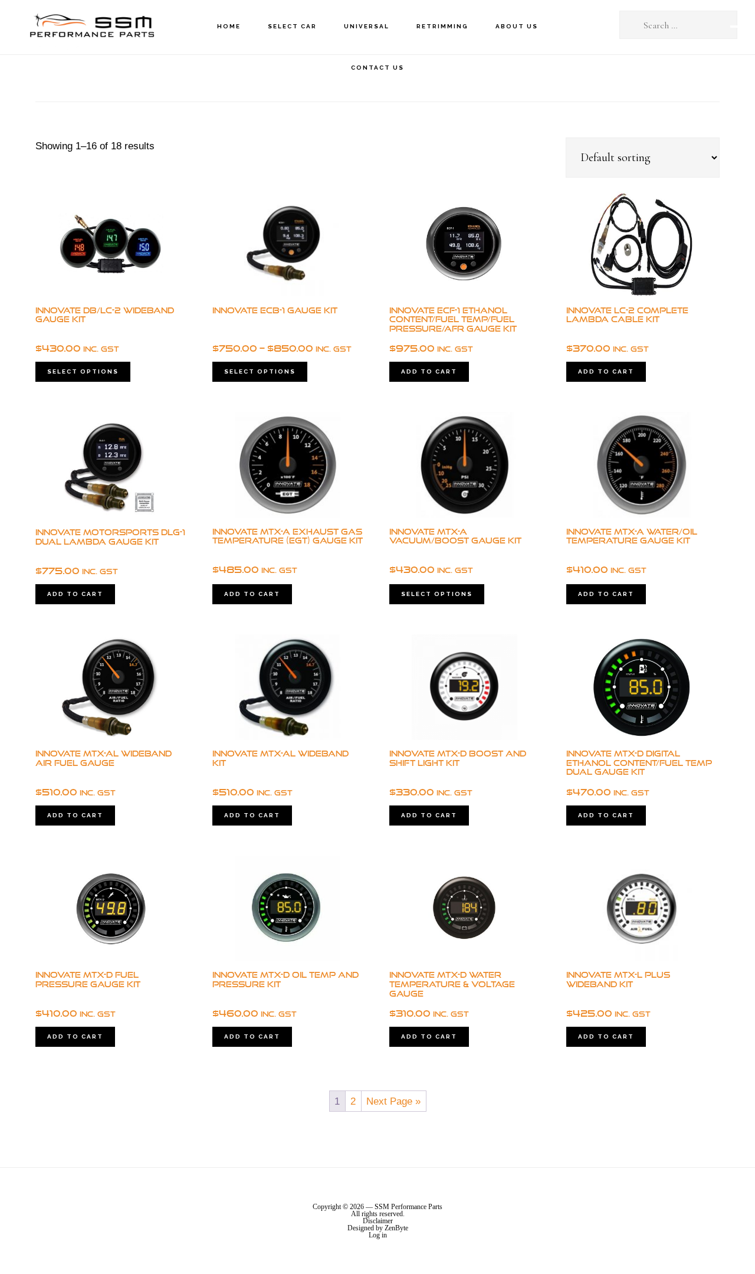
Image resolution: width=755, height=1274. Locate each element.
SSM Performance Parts (91, 27)
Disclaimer (378, 1221)
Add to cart (429, 371)
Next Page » (393, 1101)
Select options (83, 371)
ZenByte (396, 1228)
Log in (378, 1235)
